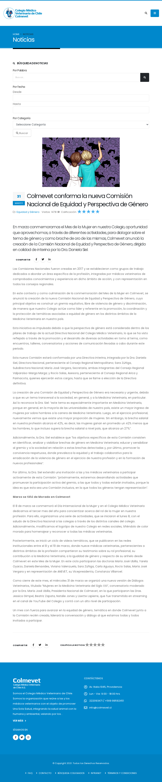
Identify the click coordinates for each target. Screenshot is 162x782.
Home (16, 34)
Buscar (23, 133)
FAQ (29, 773)
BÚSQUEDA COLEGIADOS (71, 773)
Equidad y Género (28, 212)
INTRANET (95, 773)
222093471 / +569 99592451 (106, 700)
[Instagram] (28, 737)
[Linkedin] (49, 259)
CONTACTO (44, 773)
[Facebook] (36, 259)
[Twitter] (43, 259)
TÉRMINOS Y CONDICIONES (122, 773)
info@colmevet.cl (100, 707)
